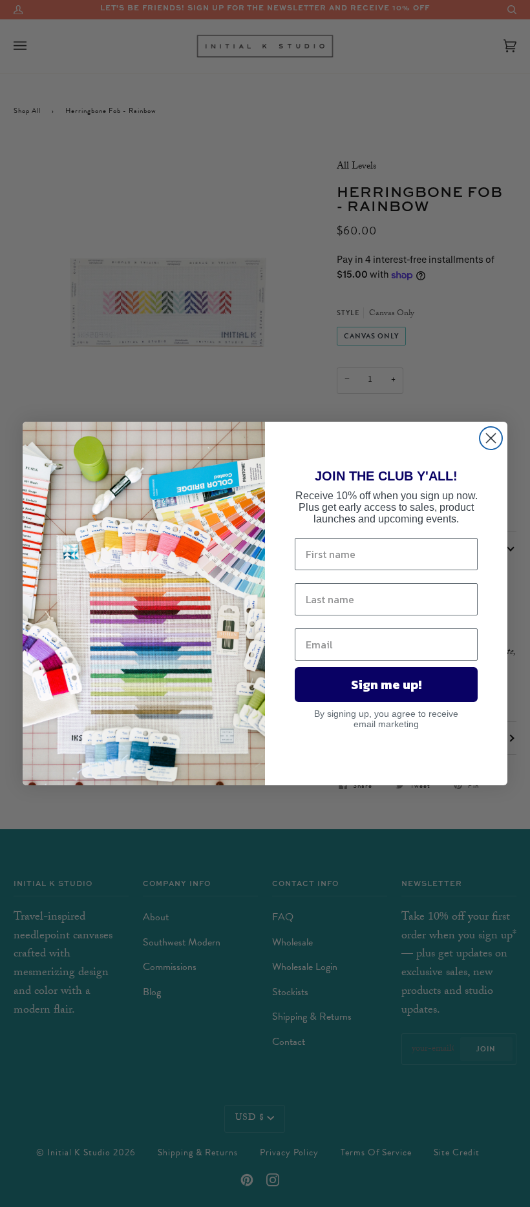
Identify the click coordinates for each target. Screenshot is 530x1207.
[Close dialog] (491, 438)
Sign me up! (386, 684)
